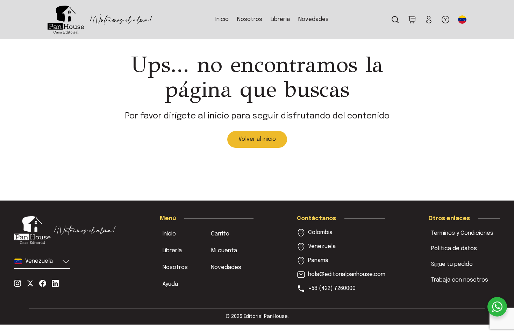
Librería (280, 19)
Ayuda (170, 284)
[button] (462, 19)
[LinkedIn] (55, 283)
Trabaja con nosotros (459, 280)
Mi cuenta (224, 251)
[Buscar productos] (395, 19)
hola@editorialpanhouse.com (346, 274)
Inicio (222, 19)
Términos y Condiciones (462, 233)
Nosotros (249, 19)
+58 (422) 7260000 (332, 288)
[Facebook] (42, 283)
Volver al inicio (257, 139)
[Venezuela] (65, 230)
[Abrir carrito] (412, 19)
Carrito (220, 234)
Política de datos (454, 249)
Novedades (313, 19)
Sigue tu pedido (452, 264)
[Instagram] (17, 283)
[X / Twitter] (30, 283)
